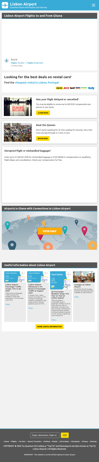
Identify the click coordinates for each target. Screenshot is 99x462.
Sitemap (93, 441)
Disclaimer (75, 441)
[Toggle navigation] (93, 5)
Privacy (85, 441)
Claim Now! (43, 113)
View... (8, 304)
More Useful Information (49, 327)
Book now (43, 138)
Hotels (54, 441)
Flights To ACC (18, 63)
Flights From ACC (35, 63)
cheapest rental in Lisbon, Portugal (37, 82)
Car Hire (22, 441)
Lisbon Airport (28, 5)
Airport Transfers (35, 441)
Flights (14, 441)
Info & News (64, 441)
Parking (47, 441)
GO (65, 435)
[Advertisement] (49, 39)
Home (6, 441)
